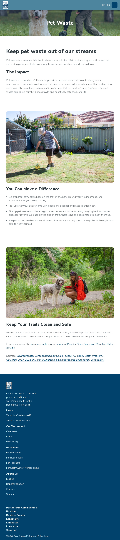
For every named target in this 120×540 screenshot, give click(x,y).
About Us (12, 474)
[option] (108, 5)
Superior (11, 530)
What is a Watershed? (18, 415)
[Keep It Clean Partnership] (5, 5)
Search (10, 494)
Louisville (12, 526)
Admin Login (44, 536)
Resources (12, 447)
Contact (10, 489)
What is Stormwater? (18, 420)
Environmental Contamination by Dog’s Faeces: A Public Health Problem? (60, 356)
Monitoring (12, 441)
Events (10, 479)
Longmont (12, 519)
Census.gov (97, 360)
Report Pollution (15, 484)
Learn (9, 410)
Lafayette (12, 522)
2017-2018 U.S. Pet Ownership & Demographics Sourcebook (53, 360)
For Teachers (13, 463)
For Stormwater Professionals (22, 468)
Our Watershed (15, 426)
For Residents (13, 452)
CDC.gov (11, 360)
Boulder (11, 511)
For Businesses (14, 457)
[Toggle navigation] (115, 5)
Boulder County (15, 515)
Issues (9, 436)
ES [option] (108, 5)
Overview (11, 431)
